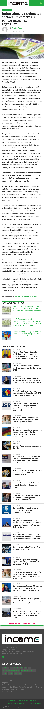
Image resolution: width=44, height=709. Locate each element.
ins (30, 667)
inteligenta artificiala (11, 670)
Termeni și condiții (35, 703)
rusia (11, 673)
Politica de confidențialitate (15, 703)
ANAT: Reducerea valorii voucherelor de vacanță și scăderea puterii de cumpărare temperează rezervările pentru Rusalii (27, 322)
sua (21, 667)
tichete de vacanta (28, 297)
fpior (17, 297)
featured (14, 667)
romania (6, 667)
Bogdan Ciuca (17, 28)
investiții (18, 673)
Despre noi (12, 701)
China (5, 673)
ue (25, 667)
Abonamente (23, 701)
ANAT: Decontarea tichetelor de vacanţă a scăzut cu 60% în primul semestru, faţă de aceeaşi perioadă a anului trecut (27, 310)
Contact (33, 701)
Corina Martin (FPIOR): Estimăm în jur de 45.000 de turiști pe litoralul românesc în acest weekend (27, 334)
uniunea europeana (28, 670)
